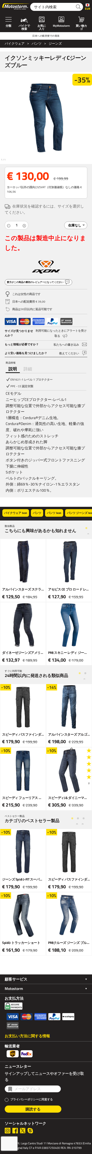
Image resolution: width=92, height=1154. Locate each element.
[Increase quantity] (24, 225)
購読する (33, 1109)
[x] (22, 1130)
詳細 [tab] (28, 369)
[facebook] (15, 1130)
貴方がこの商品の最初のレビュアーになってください (35, 282)
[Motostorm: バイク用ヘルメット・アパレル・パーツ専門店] (16, 6)
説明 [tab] (12, 369)
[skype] (30, 1130)
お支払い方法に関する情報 (27, 1036)
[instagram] (7, 1130)
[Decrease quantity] (9, 225)
